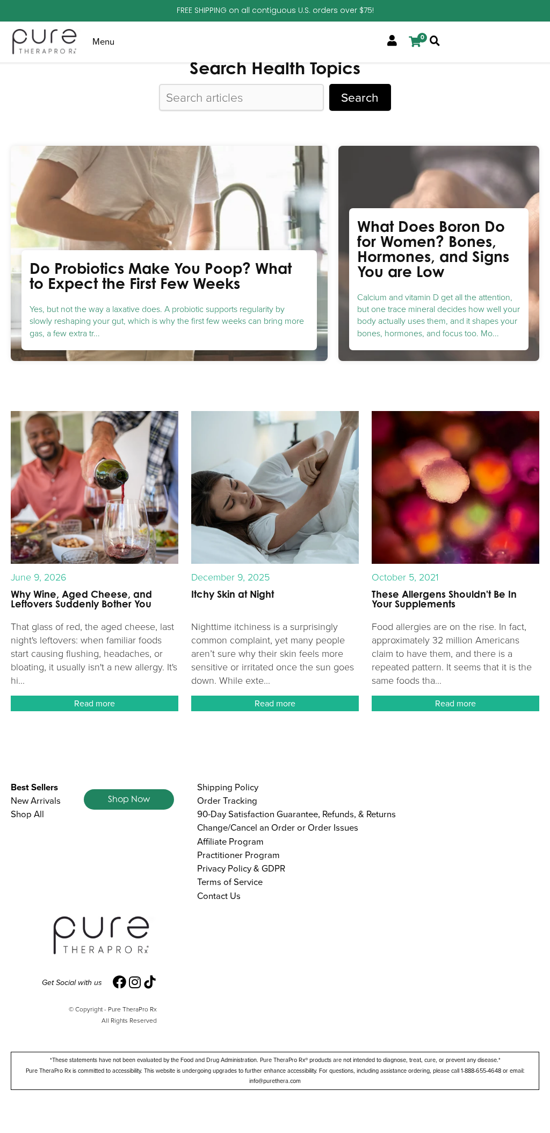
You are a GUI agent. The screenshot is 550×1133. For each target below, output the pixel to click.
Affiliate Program (230, 841)
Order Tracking (227, 801)
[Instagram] (135, 983)
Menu (103, 41)
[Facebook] (119, 983)
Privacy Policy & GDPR (241, 868)
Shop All (27, 814)
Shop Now (129, 799)
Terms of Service (230, 882)
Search (360, 97)
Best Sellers (34, 787)
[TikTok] (150, 983)
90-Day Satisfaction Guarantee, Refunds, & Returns (296, 814)
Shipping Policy (227, 787)
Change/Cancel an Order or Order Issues (277, 827)
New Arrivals (36, 801)
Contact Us (219, 896)
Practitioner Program (238, 855)
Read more (94, 703)
